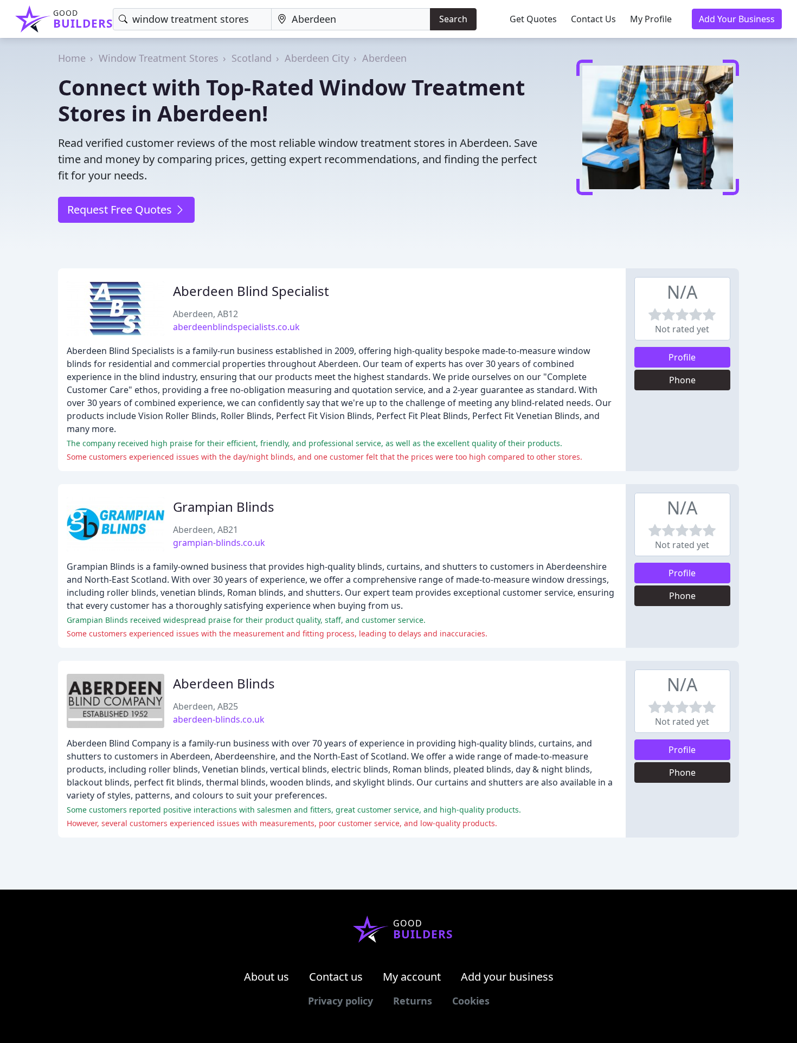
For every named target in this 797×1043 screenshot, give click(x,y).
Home (72, 58)
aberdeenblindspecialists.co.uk (236, 327)
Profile (682, 357)
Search (453, 19)
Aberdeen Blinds (224, 683)
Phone (682, 380)
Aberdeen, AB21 (205, 530)
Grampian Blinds (223, 507)
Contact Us (593, 19)
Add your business (507, 976)
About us (266, 976)
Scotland (252, 58)
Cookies (471, 1000)
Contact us (336, 976)
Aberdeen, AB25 (205, 706)
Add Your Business (737, 19)
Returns (412, 1000)
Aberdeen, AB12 (205, 314)
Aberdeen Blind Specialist (251, 291)
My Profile (651, 19)
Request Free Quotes (121, 209)
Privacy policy (340, 1000)
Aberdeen (384, 58)
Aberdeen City (317, 58)
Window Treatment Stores (158, 58)
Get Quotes (533, 19)
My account (412, 976)
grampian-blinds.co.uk (219, 543)
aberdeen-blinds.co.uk (219, 719)
